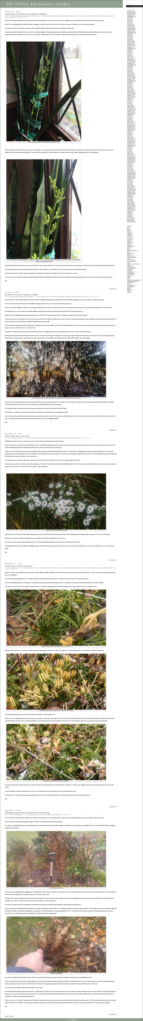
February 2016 (131, 74)
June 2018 (129, 36)
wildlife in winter (76, 296)
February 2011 (130, 154)
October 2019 (130, 15)
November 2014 (131, 94)
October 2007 (130, 208)
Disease (129, 238)
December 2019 (131, 12)
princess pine (85, 567)
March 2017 (130, 56)
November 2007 (131, 207)
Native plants (22, 296)
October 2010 (130, 160)
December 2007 (131, 205)
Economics (130, 240)
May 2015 (129, 86)
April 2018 (129, 39)
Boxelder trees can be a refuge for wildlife (21, 295)
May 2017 (129, 54)
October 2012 (130, 127)
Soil (128, 278)
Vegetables (130, 287)
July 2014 (129, 99)
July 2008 (129, 196)
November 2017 (131, 46)
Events (129, 244)
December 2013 (131, 109)
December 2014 (131, 93)
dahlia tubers (43, 814)
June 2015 (129, 85)
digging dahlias (56, 814)
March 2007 (130, 218)
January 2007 (130, 220)
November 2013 (131, 110)
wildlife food (68, 296)
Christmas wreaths (28, 567)
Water (128, 288)
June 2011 (129, 149)
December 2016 (131, 60)
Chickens (129, 235)
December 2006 (131, 222)
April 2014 (129, 103)
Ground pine (57, 567)
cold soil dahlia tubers (33, 814)
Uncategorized (131, 285)
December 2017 (131, 44)
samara (59, 296)
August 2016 (130, 66)
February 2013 (131, 122)
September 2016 (131, 64)
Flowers (13, 16)
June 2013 (129, 117)
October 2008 (130, 192)
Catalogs (129, 234)
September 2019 (131, 16)
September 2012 (131, 129)
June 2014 (129, 101)
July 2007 (129, 212)
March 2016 (130, 72)
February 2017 (131, 58)
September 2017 (131, 48)
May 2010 (129, 166)
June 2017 (129, 52)
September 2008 (131, 193)
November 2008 (131, 191)
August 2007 (130, 211)
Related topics (130, 273)
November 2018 (131, 29)
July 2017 (129, 51)
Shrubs (129, 277)
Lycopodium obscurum (67, 567)
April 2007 (129, 216)
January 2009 (130, 188)
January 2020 (130, 11)
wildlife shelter (85, 296)
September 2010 (131, 161)
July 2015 (129, 83)
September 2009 (131, 177)
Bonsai (129, 230)
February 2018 (131, 42)
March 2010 (130, 169)
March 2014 (130, 105)
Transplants (130, 282)
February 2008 (131, 203)
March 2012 (130, 137)
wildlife (63, 296)
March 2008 (130, 201)
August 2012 (130, 130)
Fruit (128, 249)
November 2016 (131, 62)
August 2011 (130, 146)
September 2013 (131, 113)
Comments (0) (113, 288)
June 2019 (129, 20)
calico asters (31, 438)
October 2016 (130, 63)
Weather (129, 289)
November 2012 (131, 126)
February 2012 (131, 138)
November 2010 (131, 158)
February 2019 (131, 25)
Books (128, 231)
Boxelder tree (45, 296)
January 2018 (130, 43)
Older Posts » (9, 1016)
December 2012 (131, 125)
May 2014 (129, 102)
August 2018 (130, 34)
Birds (17, 296)
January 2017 (130, 59)
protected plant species (96, 567)
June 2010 (129, 165)
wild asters (71, 438)
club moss (36, 567)
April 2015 (129, 87)
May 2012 (129, 134)
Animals (13, 296)
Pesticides (129, 269)
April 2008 (129, 200)
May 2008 (129, 199)
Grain (128, 252)
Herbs (128, 254)
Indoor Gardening (27, 16)
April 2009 (129, 184)
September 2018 (131, 32)
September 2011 (131, 145)
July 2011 (129, 148)
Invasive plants (131, 260)
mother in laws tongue (80, 16)
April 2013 (129, 120)
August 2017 (130, 50)
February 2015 (131, 90)
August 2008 (130, 195)
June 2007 (129, 213)
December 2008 (131, 189)
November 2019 (131, 13)
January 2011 (130, 156)
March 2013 (130, 121)
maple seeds (52, 296)
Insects (129, 258)
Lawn (128, 262)
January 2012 (130, 140)
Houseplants (19, 16)
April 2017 (129, 55)
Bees (128, 227)
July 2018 (129, 35)
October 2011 (130, 144)
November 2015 (131, 78)
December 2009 (131, 173)
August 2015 (130, 82)
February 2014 (131, 106)
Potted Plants (36, 16)
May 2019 (129, 21)
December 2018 (131, 28)
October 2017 (130, 47)
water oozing (12, 17)
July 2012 (129, 132)
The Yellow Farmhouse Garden (38, 4)
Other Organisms (131, 268)
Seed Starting (130, 274)
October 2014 (130, 95)
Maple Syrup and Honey (133, 264)
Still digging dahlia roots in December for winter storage (27, 813)
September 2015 (131, 80)
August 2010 (130, 162)
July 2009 (129, 180)
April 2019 (129, 23)
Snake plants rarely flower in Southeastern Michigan (26, 14)
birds (39, 296)
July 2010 (129, 164)
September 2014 (131, 97)
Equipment (130, 242)
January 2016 (130, 75)
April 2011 (129, 152)
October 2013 (130, 111)
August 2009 (130, 179)
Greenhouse (130, 253)
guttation (71, 16)
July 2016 (129, 67)
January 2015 (130, 91)
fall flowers (43, 438)
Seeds (128, 276)
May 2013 (129, 118)
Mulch (128, 265)
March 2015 (130, 89)
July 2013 (129, 115)
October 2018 (130, 31)
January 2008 (130, 204)
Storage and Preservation (133, 280)
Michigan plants (77, 567)
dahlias (49, 814)
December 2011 (131, 141)
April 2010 (129, 168)
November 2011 (131, 142)
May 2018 (129, 38)
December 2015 (131, 76)
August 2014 (130, 98)
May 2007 (129, 215)
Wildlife (31, 296)
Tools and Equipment (132, 281)
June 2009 (129, 181)
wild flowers (77, 438)
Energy (129, 241)
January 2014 (130, 107)
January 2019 (130, 27)
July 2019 (129, 19)
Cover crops (130, 237)
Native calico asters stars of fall (17, 436)
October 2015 (130, 79)
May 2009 (129, 183)
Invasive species (131, 261)
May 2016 (129, 70)
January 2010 (130, 172)
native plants (64, 438)
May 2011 (129, 150)
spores (114, 567)
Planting (129, 270)
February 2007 (131, 219)
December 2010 (131, 157)
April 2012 (129, 136)
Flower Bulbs (14, 814)
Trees (27, 296)
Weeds (129, 291)
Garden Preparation (132, 250)
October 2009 (130, 176)
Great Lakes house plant (62, 16)
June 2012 (129, 133)
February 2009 (131, 187)
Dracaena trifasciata (49, 16)
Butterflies (129, 233)
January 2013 (130, 123)
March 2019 (130, 24)
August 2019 (130, 17)
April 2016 (129, 71)
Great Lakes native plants (53, 438)
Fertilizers (129, 245)
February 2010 (131, 171)
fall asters (37, 438)
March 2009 (130, 185)
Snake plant (102, 16)
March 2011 (130, 153)
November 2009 (131, 175)
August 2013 (130, 114)
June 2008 (129, 197)
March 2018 (130, 40)
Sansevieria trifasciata (92, 16)
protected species (107, 567)
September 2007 (131, 209)
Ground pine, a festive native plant (18, 566)
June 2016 (129, 68)
